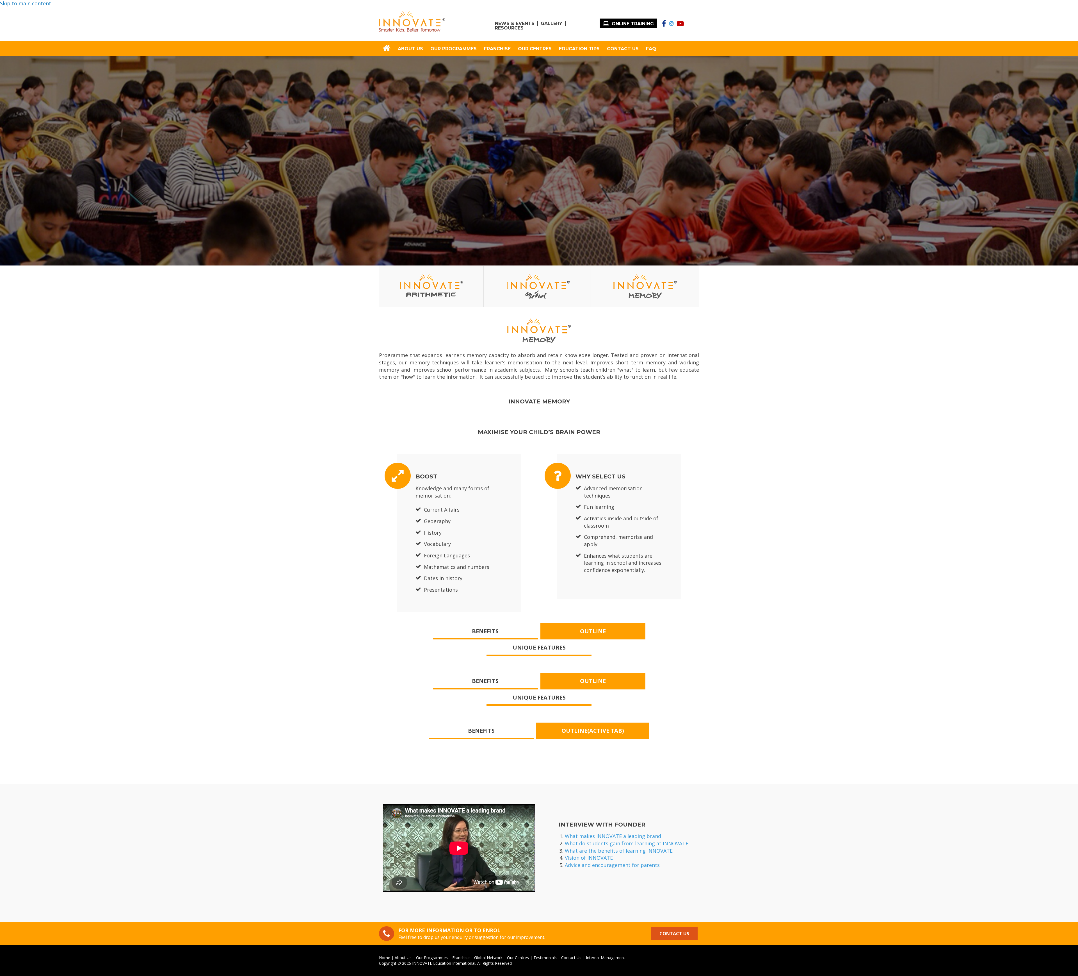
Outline (593, 631)
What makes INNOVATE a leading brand (613, 836)
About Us (410, 48)
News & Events (515, 23)
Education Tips (579, 48)
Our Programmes (453, 48)
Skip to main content (25, 3)
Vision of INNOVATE (589, 857)
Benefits (485, 631)
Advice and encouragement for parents (612, 865)
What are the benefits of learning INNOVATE (619, 850)
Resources (509, 28)
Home (384, 958)
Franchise (497, 48)
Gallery (551, 23)
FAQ (651, 48)
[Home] (412, 22)
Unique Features (539, 647)
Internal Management (605, 958)
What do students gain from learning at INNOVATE (626, 843)
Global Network (488, 958)
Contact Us (623, 48)
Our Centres (535, 48)
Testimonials (545, 958)
